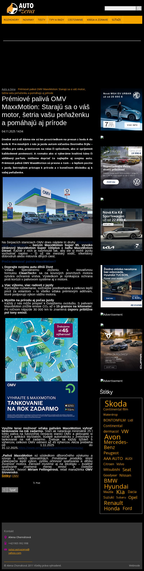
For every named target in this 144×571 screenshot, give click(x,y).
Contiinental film (115, 409)
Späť (13, 490)
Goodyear (110, 475)
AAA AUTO (113, 458)
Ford (127, 508)
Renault (113, 503)
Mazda (108, 492)
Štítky (6, 476)
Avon (112, 436)
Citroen (108, 464)
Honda (112, 508)
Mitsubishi (111, 469)
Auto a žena (8, 89)
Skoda (116, 403)
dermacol (111, 431)
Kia (120, 491)
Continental (112, 425)
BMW (110, 480)
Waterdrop (110, 415)
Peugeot (111, 453)
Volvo (120, 464)
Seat (127, 469)
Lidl (130, 420)
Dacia (132, 491)
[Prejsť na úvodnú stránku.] (21, 12)
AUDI (128, 458)
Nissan (125, 475)
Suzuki (108, 497)
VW (125, 431)
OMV (15, 476)
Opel (132, 497)
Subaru (121, 497)
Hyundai (116, 486)
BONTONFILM (114, 420)
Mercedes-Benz (116, 444)
